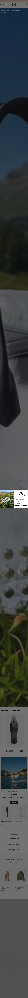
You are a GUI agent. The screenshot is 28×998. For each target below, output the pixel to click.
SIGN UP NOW (21, 505)
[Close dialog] (27, 490)
